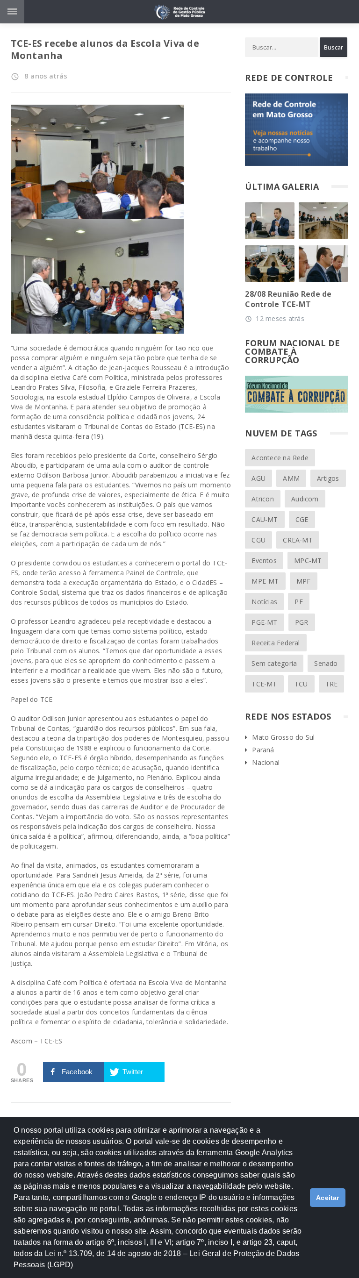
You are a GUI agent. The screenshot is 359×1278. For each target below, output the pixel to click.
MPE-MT (265, 581)
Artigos (328, 478)
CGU (258, 539)
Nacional (266, 762)
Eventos (263, 560)
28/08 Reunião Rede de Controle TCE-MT (288, 299)
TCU (301, 683)
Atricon (262, 498)
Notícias (264, 601)
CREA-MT (297, 539)
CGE (302, 519)
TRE (331, 683)
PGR (302, 622)
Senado (325, 663)
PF (298, 601)
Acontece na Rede (279, 457)
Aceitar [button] (327, 1197)
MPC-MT (308, 560)
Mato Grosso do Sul (283, 737)
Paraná (263, 749)
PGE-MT (264, 622)
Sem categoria (274, 663)
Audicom (304, 498)
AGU (258, 478)
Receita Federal (275, 642)
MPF (303, 581)
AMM (291, 478)
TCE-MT (264, 683)
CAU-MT (264, 519)
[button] (76, 1269)
